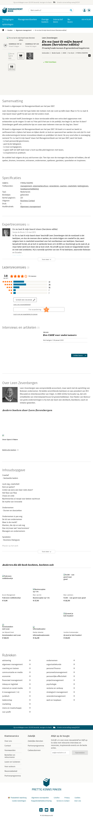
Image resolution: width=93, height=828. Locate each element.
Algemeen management (24, 30)
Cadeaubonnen (34, 750)
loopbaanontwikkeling (29, 189)
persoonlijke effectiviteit (56, 676)
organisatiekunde (53, 664)
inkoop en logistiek (10, 684)
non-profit (6, 712)
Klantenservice (12, 736)
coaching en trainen (10, 668)
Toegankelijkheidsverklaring (41, 801)
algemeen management (12, 664)
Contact (8, 746)
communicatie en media (12, 672)
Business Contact (27, 201)
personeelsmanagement (56, 672)
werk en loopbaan (53, 700)
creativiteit (72, 186)
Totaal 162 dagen (30, 46)
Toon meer (45, 259)
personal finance (53, 668)
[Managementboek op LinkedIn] (41, 810)
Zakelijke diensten (35, 741)
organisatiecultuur (40, 186)
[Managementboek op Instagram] (52, 810)
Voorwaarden (10, 750)
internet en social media (12, 688)
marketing (6, 704)
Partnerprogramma (13, 776)
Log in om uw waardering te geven (25, 314)
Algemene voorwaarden (40, 798)
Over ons (8, 741)
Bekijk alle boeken (9, 450)
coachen (63, 186)
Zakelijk (31, 736)
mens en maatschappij (11, 708)
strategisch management (57, 692)
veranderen (54, 186)
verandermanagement (56, 696)
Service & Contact (63, 801)
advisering (6, 660)
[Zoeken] (71, 10)
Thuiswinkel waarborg (18, 798)
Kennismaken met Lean (11, 635)
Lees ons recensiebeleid (22, 305)
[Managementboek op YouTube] (46, 810)
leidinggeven (82, 186)
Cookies (77, 798)
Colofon (56, 798)
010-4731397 (86, 19)
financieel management (12, 680)
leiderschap (7, 700)
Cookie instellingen (19, 801)
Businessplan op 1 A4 (41, 598)
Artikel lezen (78, 355)
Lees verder (16, 255)
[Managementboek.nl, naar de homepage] (12, 13)
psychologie (51, 684)
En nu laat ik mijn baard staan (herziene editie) (50, 30)
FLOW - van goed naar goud (75, 598)
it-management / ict (10, 692)
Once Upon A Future (10, 439)
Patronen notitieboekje (11, 598)
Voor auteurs (10, 766)
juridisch (5, 696)
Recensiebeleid (11, 771)
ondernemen (52, 660)
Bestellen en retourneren (10, 756)
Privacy (67, 798)
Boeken (9, 30)
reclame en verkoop (54, 688)
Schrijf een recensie (24, 300)
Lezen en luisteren (12, 762)
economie (6, 676)
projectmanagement (55, 680)
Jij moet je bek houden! (73, 635)
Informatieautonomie (41, 635)
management (26, 186)
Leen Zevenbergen (50, 38)
